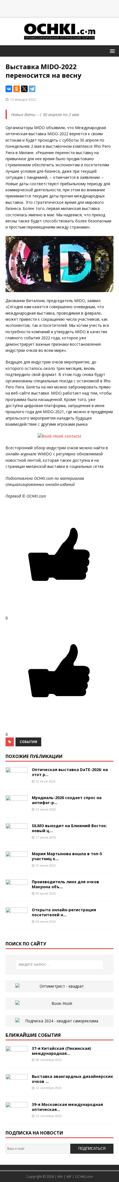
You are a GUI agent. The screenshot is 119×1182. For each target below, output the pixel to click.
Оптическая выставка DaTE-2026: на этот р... (70, 772)
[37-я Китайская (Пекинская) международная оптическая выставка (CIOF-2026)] (17, 1059)
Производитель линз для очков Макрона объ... (65, 884)
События (28, 741)
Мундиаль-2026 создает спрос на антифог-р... (67, 800)
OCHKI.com (84, 1176)
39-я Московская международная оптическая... (67, 1107)
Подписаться (91, 1148)
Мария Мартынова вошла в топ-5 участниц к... (67, 856)
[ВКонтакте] (9, 89)
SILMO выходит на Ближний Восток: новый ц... (69, 828)
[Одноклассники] (16, 89)
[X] (24, 89)
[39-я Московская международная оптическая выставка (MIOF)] (17, 1115)
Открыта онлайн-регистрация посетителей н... (64, 912)
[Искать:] (59, 964)
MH (60, 1176)
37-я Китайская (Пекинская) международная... (61, 1051)
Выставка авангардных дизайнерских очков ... (72, 1079)
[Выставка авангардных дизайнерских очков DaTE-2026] (17, 1087)
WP (68, 1176)
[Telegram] (32, 89)
